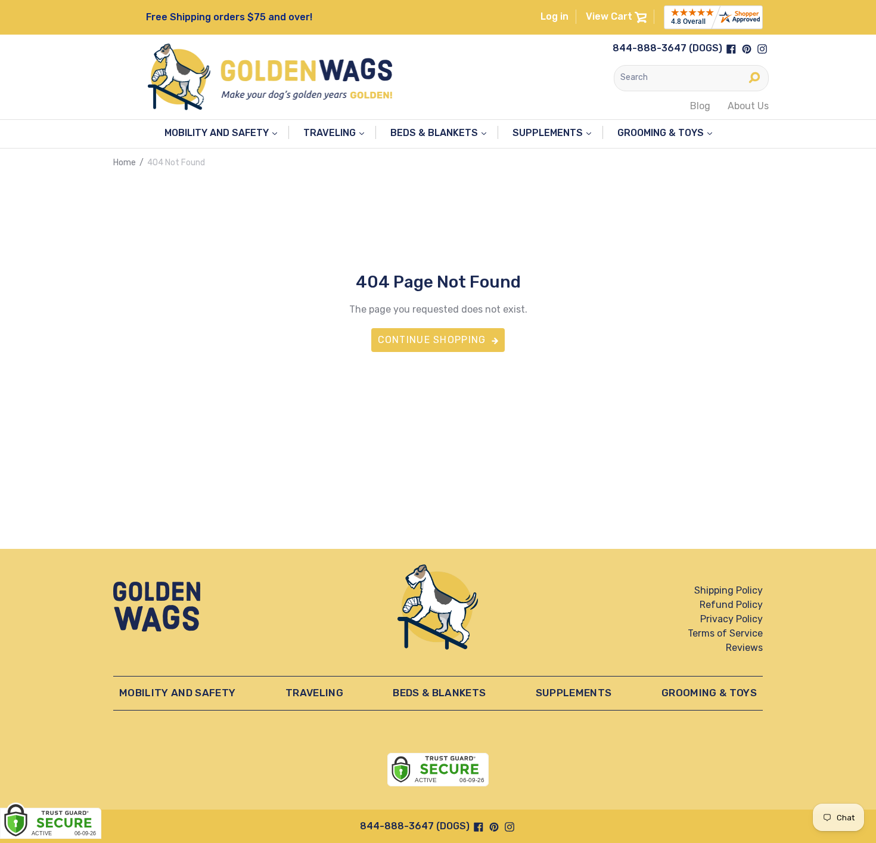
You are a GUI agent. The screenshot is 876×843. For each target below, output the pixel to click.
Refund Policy (731, 604)
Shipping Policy (728, 590)
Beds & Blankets (435, 132)
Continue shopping (432, 339)
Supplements (548, 132)
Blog (700, 106)
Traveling (330, 132)
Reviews (744, 647)
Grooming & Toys (661, 132)
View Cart (610, 16)
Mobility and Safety (217, 132)
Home (124, 163)
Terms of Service (725, 633)
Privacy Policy (731, 619)
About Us (748, 106)
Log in (554, 16)
